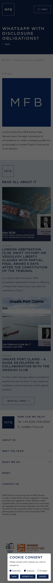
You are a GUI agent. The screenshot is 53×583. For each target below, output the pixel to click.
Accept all (27, 576)
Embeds (43, 570)
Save (14, 576)
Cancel (42, 576)
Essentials (16, 570)
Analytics (30, 570)
